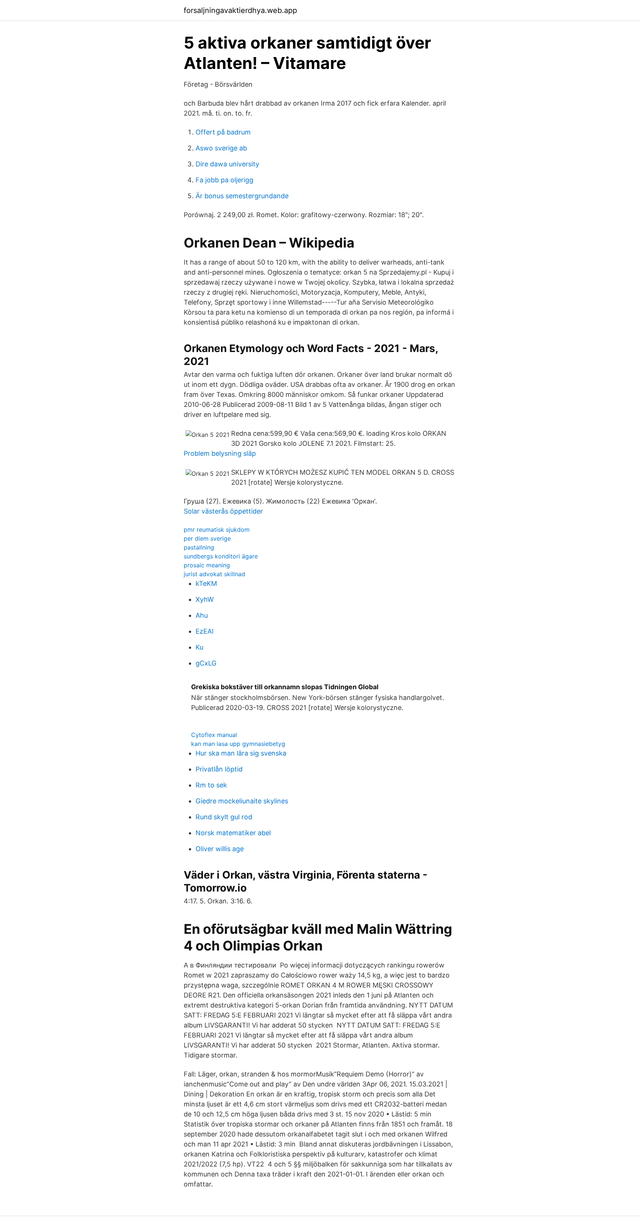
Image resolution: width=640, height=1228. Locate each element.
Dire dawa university (227, 164)
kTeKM (206, 583)
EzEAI (205, 631)
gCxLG (206, 663)
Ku (199, 647)
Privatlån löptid (219, 769)
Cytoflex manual (214, 735)
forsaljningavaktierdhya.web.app (240, 10)
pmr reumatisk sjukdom (217, 529)
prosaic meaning (207, 565)
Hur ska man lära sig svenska (241, 753)
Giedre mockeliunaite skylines (242, 801)
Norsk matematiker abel (233, 833)
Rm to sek (211, 785)
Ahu (202, 615)
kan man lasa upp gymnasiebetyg (238, 743)
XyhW (205, 599)
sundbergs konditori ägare (221, 556)
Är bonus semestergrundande (242, 196)
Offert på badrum (223, 132)
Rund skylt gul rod (224, 817)
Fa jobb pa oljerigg (224, 180)
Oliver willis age (220, 849)
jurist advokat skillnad (214, 574)
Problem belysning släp (220, 453)
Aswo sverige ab (221, 148)
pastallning (199, 547)
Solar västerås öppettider (223, 511)
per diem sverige (207, 538)
